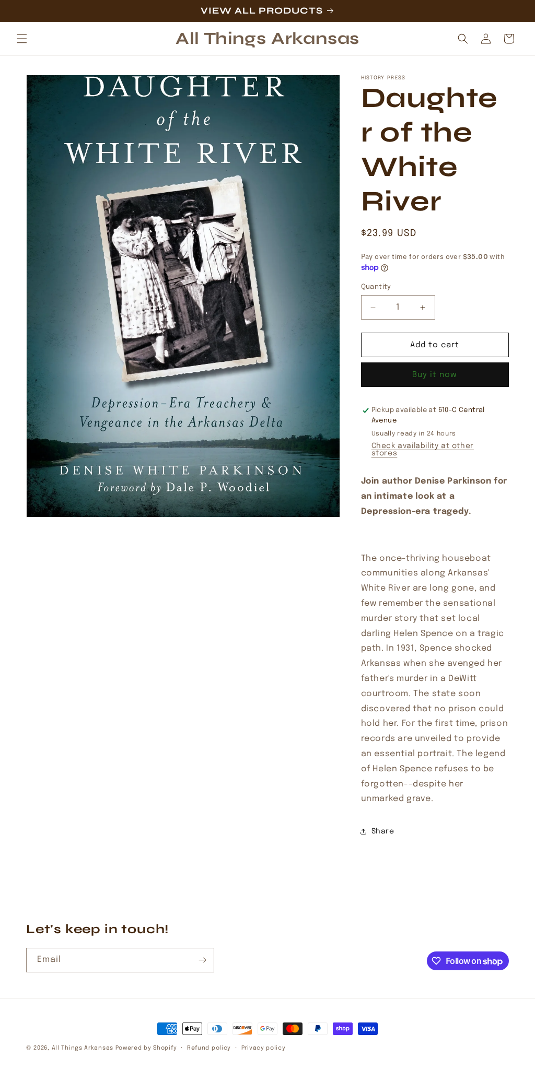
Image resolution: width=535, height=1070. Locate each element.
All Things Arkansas (82, 1048)
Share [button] (382, 831)
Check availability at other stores (422, 449)
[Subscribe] (202, 960)
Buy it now (434, 375)
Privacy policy (263, 1048)
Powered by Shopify (146, 1048)
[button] (21, 38)
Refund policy (209, 1048)
